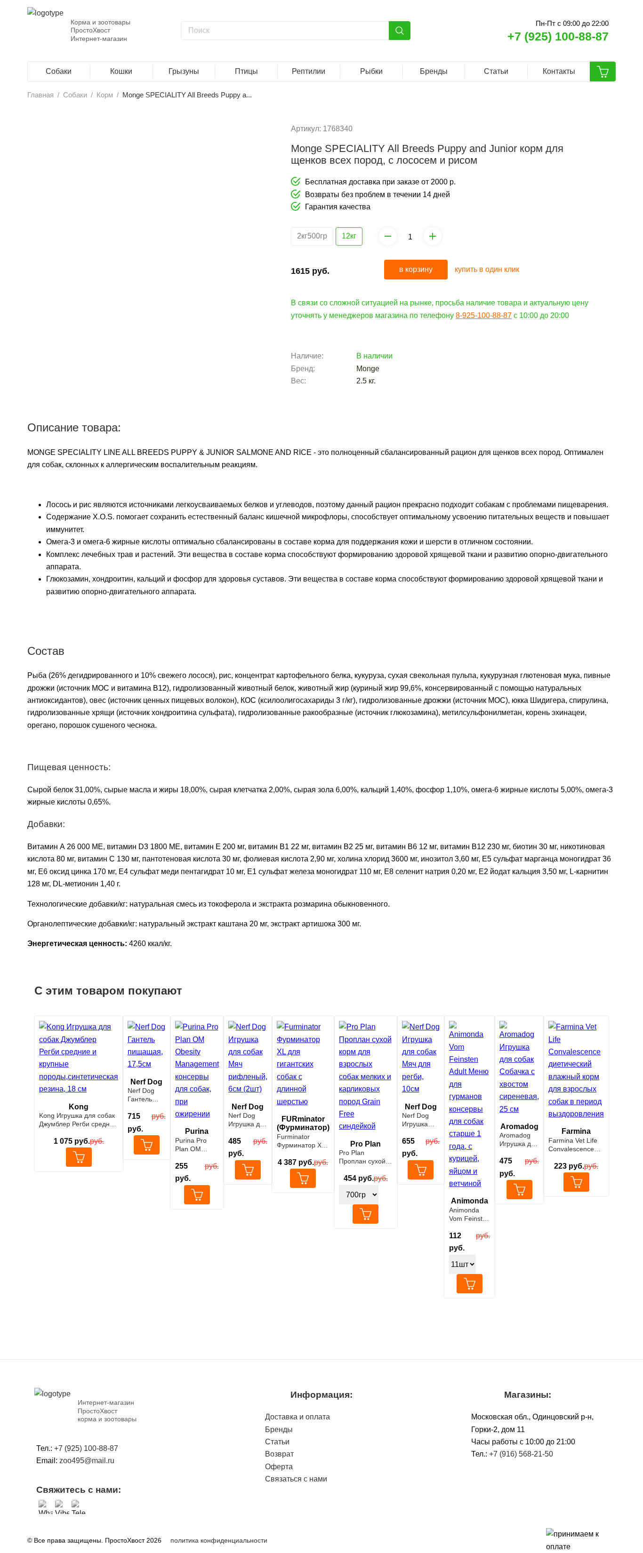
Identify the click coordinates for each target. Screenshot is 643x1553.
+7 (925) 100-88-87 (558, 36)
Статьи (496, 71)
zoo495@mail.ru (86, 1461)
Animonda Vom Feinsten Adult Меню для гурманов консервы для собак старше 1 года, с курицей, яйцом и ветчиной (469, 1214)
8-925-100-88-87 (484, 315)
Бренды (434, 71)
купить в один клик (487, 269)
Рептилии (308, 71)
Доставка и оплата (297, 1417)
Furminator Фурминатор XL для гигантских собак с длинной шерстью (302, 1141)
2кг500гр (312, 236)
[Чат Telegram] (79, 1507)
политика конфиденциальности (218, 1540)
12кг (349, 236)
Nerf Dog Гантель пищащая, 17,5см (144, 1095)
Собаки (59, 71)
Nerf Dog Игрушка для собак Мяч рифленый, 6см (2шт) (247, 1120)
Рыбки (371, 71)
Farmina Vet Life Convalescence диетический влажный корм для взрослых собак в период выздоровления (572, 1145)
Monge (367, 369)
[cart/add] (79, 1157)
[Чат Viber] (62, 1507)
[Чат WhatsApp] (46, 1507)
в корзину (416, 269)
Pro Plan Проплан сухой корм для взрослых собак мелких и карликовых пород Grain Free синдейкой (365, 1157)
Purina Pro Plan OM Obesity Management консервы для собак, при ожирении (196, 1145)
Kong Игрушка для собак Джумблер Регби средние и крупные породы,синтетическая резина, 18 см (78, 1120)
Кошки (121, 71)
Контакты (559, 71)
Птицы (246, 71)
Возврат (279, 1454)
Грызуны (184, 71)
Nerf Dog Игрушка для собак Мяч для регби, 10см (420, 1120)
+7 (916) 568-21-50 (521, 1454)
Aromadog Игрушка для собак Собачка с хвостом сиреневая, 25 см (519, 1139)
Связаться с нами (296, 1479)
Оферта (279, 1467)
